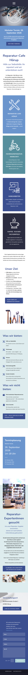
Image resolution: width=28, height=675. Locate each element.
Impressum (8, 671)
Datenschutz (17, 671)
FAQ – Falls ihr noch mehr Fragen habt (14, 416)
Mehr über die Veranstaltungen (13, 300)
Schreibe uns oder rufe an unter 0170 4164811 (14, 568)
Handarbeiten (14, 196)
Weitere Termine (14, 43)
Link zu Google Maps (12, 608)
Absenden (20, 660)
